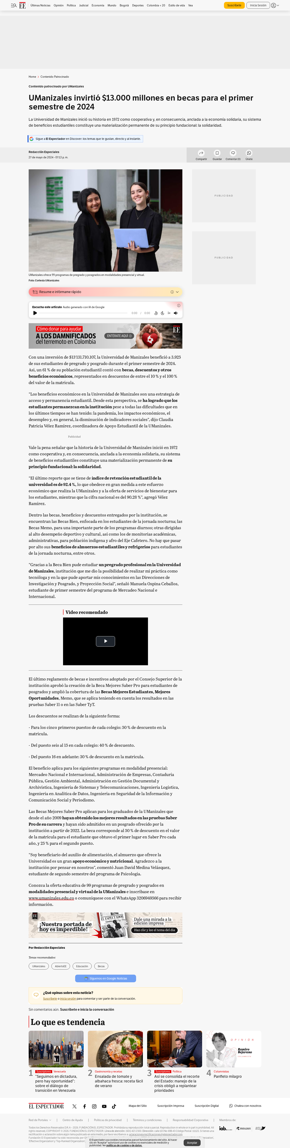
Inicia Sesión (258, 5)
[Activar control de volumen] (175, 313)
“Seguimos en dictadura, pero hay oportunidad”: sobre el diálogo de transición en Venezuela (56, 1083)
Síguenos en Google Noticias (108, 978)
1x (169, 312)
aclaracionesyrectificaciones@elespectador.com (156, 1134)
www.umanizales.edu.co (51, 898)
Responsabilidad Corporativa (190, 1120)
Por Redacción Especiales (47, 948)
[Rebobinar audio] (156, 313)
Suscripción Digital (207, 1106)
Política (177, 1071)
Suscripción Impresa (170, 1106)
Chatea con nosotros (247, 1106)
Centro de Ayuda (73, 1120)
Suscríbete (234, 5)
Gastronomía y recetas (108, 1071)
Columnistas (221, 1071)
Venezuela (59, 1071)
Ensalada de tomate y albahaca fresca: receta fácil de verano (119, 1081)
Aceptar (192, 1143)
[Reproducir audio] (35, 313)
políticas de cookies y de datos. (124, 1145)
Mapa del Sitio (138, 1106)
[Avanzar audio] (162, 313)
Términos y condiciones (147, 1120)
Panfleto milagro (228, 1076)
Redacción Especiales (44, 152)
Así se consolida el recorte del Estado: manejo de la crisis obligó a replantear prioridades (177, 1083)
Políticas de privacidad (108, 1120)
